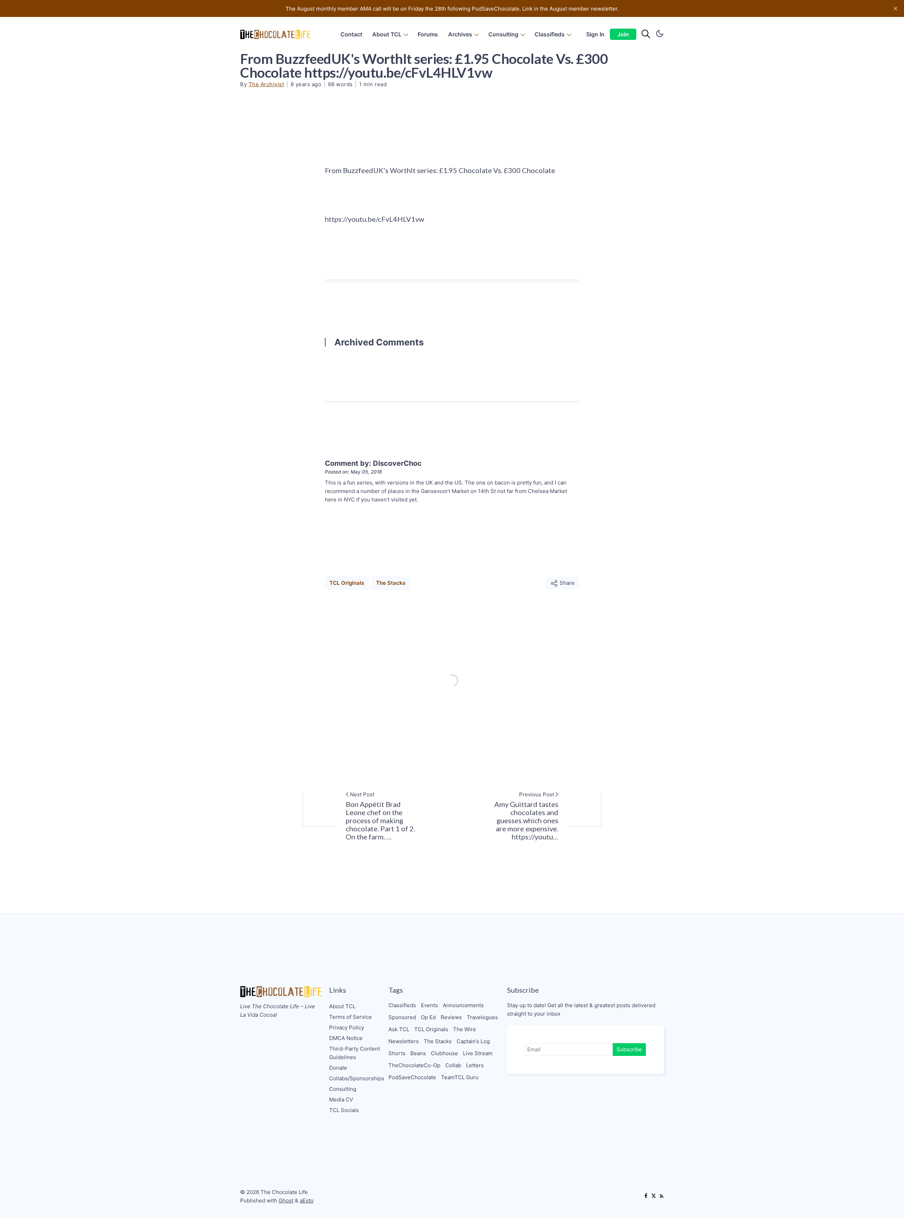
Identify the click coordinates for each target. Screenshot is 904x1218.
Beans (418, 1053)
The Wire (464, 1029)
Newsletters (403, 1041)
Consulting (503, 34)
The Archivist (266, 84)
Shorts (396, 1053)
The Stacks (390, 583)
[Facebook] (645, 1196)
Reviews (451, 1017)
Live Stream (478, 1053)
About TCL (387, 34)
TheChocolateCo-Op (414, 1065)
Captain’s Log (473, 1041)
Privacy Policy (346, 1027)
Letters (475, 1065)
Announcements (463, 1005)
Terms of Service (350, 1017)
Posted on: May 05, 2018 (353, 472)
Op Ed (428, 1017)
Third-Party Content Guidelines (354, 1052)
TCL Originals (346, 583)
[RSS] (661, 1196)
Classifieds (550, 34)
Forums (428, 34)
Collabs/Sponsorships (356, 1078)
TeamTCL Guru (459, 1077)
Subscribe (629, 1049)
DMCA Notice (346, 1038)
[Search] (645, 34)
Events (429, 1005)
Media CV (341, 1099)
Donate (338, 1067)
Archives (460, 34)
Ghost (286, 1200)
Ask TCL (398, 1029)
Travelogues (482, 1017)
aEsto (307, 1200)
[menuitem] (351, 34)
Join (623, 34)
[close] (895, 8)
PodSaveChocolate (412, 1077)
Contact (351, 34)
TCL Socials (344, 1110)
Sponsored (402, 1017)
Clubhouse (444, 1053)
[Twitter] (653, 1196)
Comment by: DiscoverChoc (373, 463)
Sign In (595, 34)
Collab (453, 1065)
